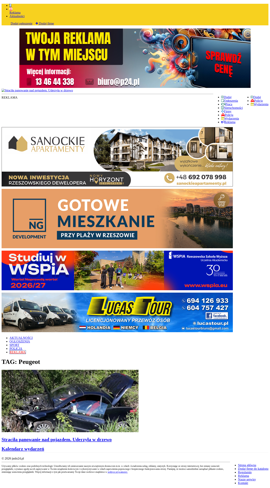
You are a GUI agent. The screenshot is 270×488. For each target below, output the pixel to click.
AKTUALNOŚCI (21, 338)
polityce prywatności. (118, 472)
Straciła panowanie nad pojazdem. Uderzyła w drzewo (57, 439)
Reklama (15, 12)
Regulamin (245, 472)
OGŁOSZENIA (19, 341)
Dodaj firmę (46, 23)
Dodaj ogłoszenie (21, 23)
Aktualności (17, 16)
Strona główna (247, 465)
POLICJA (15, 348)
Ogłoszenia (231, 100)
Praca (228, 104)
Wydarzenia (261, 104)
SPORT (14, 345)
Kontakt (243, 483)
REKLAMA (18, 352)
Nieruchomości (233, 107)
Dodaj (257, 97)
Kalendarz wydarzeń (23, 448)
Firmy (227, 111)
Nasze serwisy (247, 479)
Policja (258, 100)
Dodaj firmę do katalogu (253, 468)
